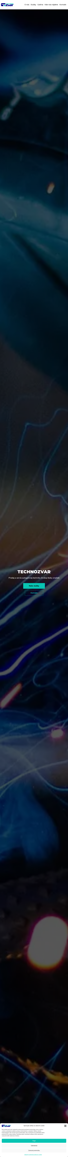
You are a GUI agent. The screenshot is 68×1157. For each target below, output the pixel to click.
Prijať (34, 1141)
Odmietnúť (34, 1146)
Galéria (40, 5)
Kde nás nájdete (51, 5)
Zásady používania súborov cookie (33, 1154)
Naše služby (34, 586)
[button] (65, 1126)
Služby (33, 5)
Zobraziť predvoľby (34, 1150)
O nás (27, 5)
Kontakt (63, 5)
